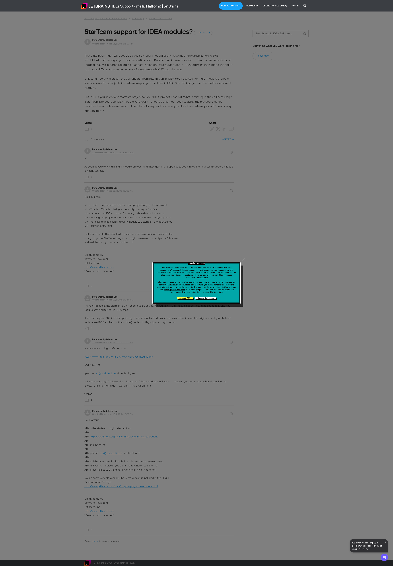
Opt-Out (218, 292)
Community (252, 6)
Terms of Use (213, 287)
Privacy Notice (189, 287)
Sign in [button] (295, 6)
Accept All (184, 298)
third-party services (174, 290)
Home (95, 6)
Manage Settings (206, 298)
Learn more (202, 277)
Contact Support (231, 6)
